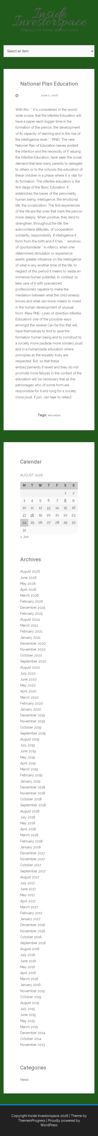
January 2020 (30, 709)
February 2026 (31, 601)
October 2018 (31, 799)
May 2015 (27, 1021)
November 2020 (33, 649)
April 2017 (27, 901)
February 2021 (31, 631)
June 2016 (28, 961)
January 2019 (30, 781)
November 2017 (32, 859)
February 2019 (31, 775)
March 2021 (29, 625)
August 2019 (29, 739)
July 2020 (28, 673)
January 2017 (30, 919)
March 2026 (29, 595)
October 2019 (30, 727)
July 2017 (27, 883)
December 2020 (33, 643)
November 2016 (32, 931)
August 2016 (29, 949)
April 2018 (28, 829)
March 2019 (29, 769)
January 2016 (30, 985)
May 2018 (27, 823)
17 (24, 515)
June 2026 (28, 578)
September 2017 (32, 871)
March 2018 (29, 835)
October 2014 (30, 1039)
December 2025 (32, 607)
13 (48, 508)
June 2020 (28, 679)
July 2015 (27, 1009)
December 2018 (32, 787)
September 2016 (33, 943)
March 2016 (29, 979)
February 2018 (31, 841)
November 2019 (32, 721)
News (24, 1080)
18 (32, 515)
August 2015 (29, 1003)
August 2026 (30, 571)
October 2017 (30, 865)
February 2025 (31, 613)
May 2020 (28, 685)
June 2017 (28, 889)
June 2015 (28, 1015)
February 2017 (31, 913)
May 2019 (27, 757)
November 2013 (32, 1045)
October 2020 (31, 655)
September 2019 (33, 733)
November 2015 (32, 991)
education (54, 415)
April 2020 (28, 691)
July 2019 (27, 745)
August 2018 (29, 811)
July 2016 (27, 955)
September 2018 (33, 805)
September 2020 (33, 661)
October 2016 (31, 937)
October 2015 (30, 997)
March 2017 (29, 907)
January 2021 (30, 637)
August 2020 (30, 667)
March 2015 (29, 1027)
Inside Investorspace (49, 18)
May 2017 (27, 895)
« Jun (24, 537)
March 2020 (29, 697)
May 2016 (27, 967)
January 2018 (30, 847)
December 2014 (32, 1033)
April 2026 (28, 589)
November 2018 (32, 793)
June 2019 (28, 751)
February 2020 (31, 703)
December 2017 (32, 853)
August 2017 (29, 877)
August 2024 (30, 619)
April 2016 (28, 973)
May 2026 (28, 583)
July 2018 (27, 817)
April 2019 (28, 763)
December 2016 (32, 925)
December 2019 (32, 715)
